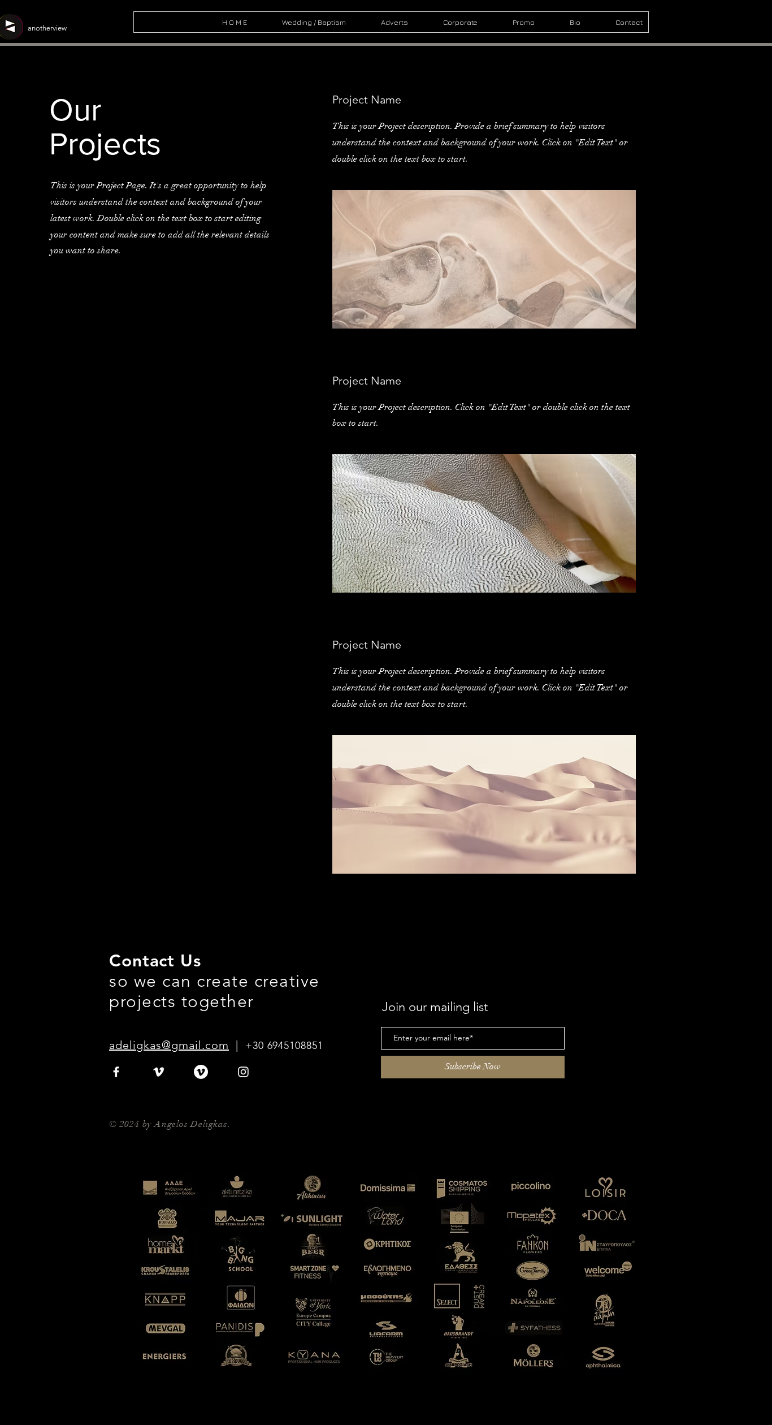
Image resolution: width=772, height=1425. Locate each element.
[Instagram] (243, 1072)
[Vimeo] (158, 1072)
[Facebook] (116, 1072)
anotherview (47, 28)
